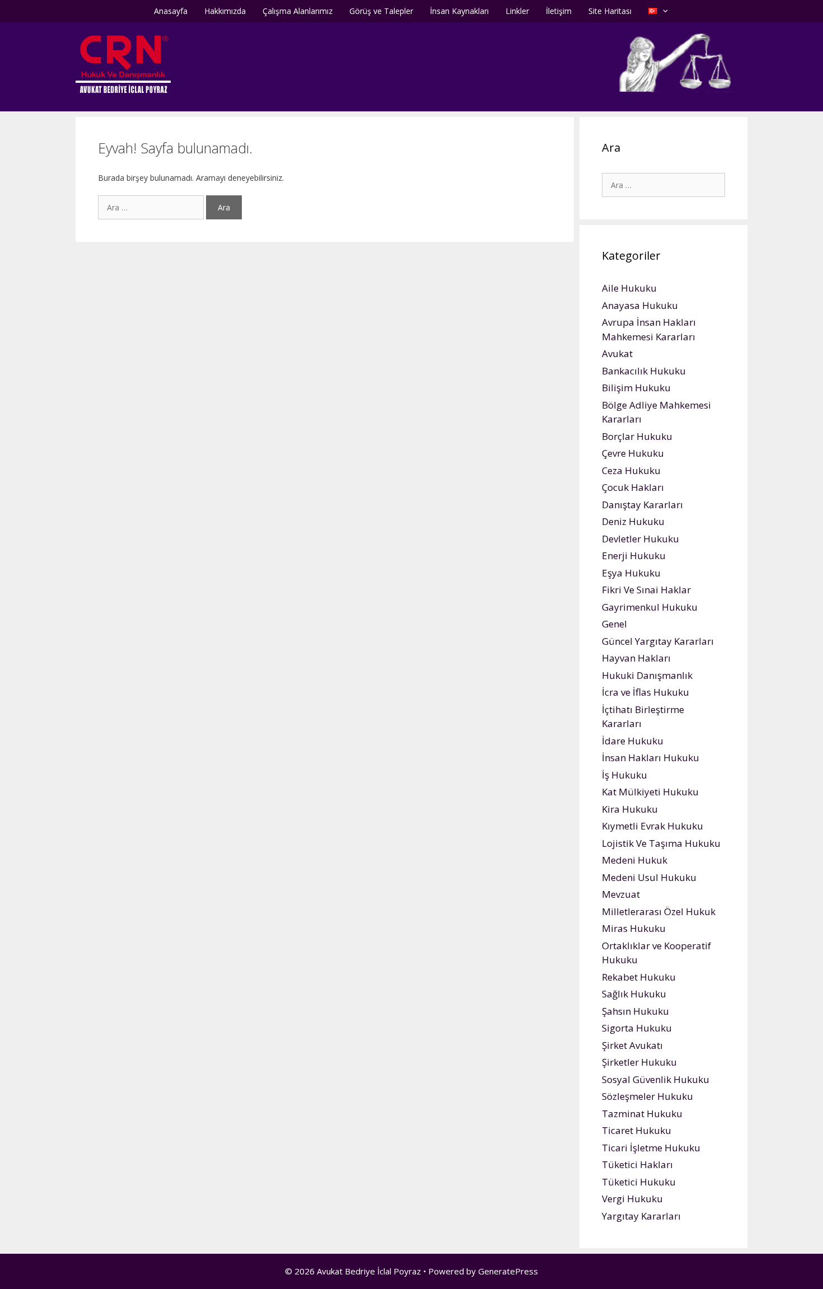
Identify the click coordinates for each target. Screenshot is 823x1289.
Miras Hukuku (634, 928)
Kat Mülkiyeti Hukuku (650, 791)
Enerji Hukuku (634, 555)
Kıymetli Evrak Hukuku (652, 825)
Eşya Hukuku (631, 572)
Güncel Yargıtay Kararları (658, 641)
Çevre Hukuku (633, 453)
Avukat (617, 353)
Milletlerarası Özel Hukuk (659, 911)
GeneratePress (508, 1271)
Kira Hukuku (630, 809)
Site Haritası (610, 11)
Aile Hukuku (629, 288)
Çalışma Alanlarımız (298, 11)
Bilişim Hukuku (636, 387)
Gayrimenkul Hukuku (650, 607)
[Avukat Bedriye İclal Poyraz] (123, 63)
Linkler (517, 11)
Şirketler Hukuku (639, 1062)
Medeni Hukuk (634, 860)
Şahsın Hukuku (635, 1011)
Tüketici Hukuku (639, 1181)
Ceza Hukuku (631, 470)
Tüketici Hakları (637, 1164)
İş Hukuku (624, 774)
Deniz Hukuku (633, 521)
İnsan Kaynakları (459, 11)
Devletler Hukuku (640, 538)
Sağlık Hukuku (634, 993)
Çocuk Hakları (633, 487)
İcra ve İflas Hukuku (645, 692)
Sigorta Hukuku (637, 1027)
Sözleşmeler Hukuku (647, 1096)
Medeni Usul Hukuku (649, 877)
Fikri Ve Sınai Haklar (646, 589)
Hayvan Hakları (636, 657)
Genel (614, 623)
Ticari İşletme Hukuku (651, 1147)
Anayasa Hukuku (640, 305)
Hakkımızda (225, 11)
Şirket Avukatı (632, 1045)
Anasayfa (171, 11)
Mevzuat (621, 894)
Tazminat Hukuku (642, 1113)
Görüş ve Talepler (381, 11)
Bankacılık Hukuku (644, 370)
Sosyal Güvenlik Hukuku (655, 1079)
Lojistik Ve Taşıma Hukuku (661, 843)
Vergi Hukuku (632, 1198)
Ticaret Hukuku (636, 1130)
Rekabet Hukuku (639, 977)
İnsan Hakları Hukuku (650, 757)
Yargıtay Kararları (641, 1216)
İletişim (559, 11)
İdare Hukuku (632, 740)
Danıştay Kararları (642, 504)
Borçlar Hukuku (637, 436)
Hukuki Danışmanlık (647, 675)
